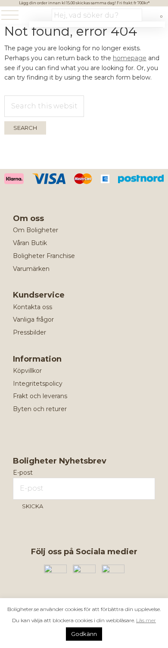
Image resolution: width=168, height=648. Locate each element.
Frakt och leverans (40, 396)
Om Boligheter (35, 230)
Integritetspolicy (37, 383)
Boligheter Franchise (44, 256)
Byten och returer (40, 409)
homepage (129, 58)
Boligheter (36, 16)
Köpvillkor (27, 371)
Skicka (32, 506)
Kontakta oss (32, 307)
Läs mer (146, 620)
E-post (23, 472)
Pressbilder (29, 332)
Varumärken (31, 269)
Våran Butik (30, 243)
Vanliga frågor (33, 319)
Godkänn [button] (84, 633)
